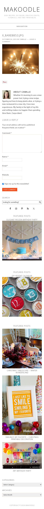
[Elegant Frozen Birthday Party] (22, 240)
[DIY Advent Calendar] (22, 297)
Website (5, 175)
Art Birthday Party (22, 471)
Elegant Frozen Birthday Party (22, 220)
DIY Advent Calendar (22, 276)
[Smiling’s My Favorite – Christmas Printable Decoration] (22, 405)
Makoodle (22, 9)
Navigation (22, 26)
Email (5, 166)
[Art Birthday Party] (22, 455)
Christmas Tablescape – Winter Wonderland (22, 371)
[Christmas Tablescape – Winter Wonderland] (22, 348)
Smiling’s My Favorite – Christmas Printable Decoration (22, 438)
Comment (7, 133)
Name (5, 157)
